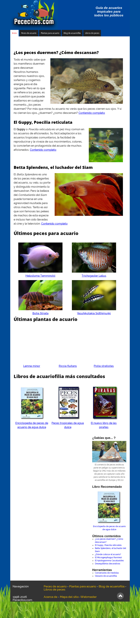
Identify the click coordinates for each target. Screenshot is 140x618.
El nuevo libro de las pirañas (104, 425)
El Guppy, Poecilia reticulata (43, 122)
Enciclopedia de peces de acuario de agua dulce (31, 425)
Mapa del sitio (69, 597)
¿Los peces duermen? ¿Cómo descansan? (56, 52)
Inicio (14, 33)
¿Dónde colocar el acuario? (108, 554)
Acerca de (50, 597)
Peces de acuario (29, 33)
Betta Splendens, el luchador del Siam (53, 167)
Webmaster (89, 597)
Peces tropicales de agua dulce (68, 425)
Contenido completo (92, 113)
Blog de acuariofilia (72, 33)
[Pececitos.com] (34, 15)
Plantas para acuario (50, 33)
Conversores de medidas (107, 573)
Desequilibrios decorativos (107, 563)
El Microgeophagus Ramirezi (108, 557)
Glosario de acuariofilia (106, 576)
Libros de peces (92, 33)
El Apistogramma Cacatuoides (109, 560)
